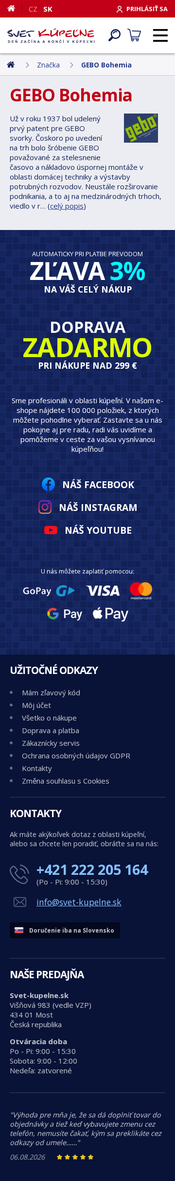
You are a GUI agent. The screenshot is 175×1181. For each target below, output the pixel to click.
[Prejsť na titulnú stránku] (51, 35)
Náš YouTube (98, 530)
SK (47, 9)
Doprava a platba (50, 730)
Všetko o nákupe (49, 717)
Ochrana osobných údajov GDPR (76, 755)
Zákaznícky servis (51, 743)
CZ (33, 9)
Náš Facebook (98, 484)
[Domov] (14, 8)
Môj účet (36, 705)
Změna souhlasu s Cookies (65, 781)
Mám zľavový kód (51, 692)
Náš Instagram (98, 507)
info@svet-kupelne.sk (79, 902)
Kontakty (37, 768)
